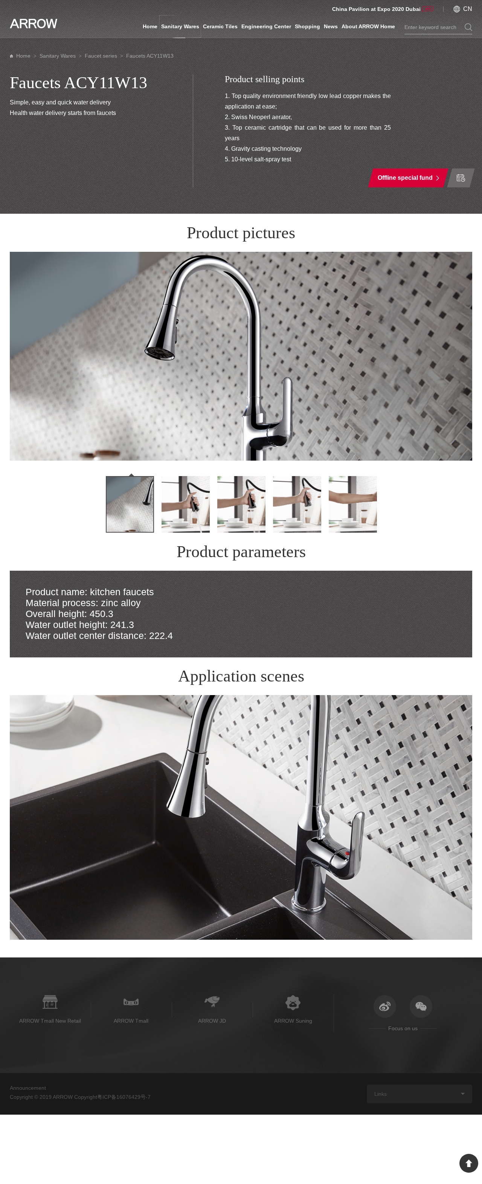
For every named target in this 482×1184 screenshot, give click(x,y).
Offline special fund (405, 178)
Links (380, 1094)
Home (150, 26)
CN (467, 9)
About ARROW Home (368, 26)
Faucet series (101, 56)
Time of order (461, 177)
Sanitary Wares (180, 26)
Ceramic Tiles (220, 26)
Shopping (307, 26)
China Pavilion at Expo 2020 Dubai (376, 9)
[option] (241, 356)
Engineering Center (266, 26)
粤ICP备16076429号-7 (124, 1097)
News (331, 26)
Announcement (28, 1088)
